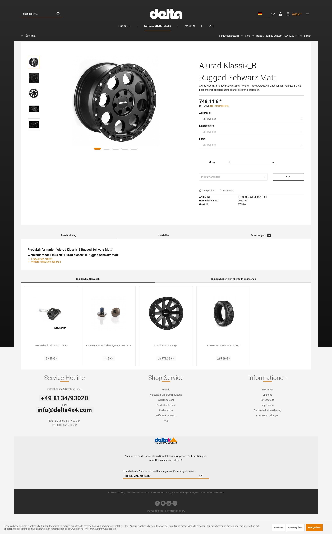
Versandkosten (158, 493)
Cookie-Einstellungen (267, 415)
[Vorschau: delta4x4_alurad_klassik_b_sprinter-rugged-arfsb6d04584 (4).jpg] (34, 109)
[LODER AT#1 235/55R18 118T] (223, 313)
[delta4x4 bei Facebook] (157, 504)
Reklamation (166, 410)
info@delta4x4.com (64, 410)
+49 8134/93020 (64, 398)
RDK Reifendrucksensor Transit (51, 345)
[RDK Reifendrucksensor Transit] (51, 313)
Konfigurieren (314, 527)
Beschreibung (68, 235)
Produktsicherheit (166, 405)
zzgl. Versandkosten (219, 106)
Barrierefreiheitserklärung (267, 410)
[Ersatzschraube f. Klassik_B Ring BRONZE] (108, 313)
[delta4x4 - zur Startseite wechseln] (166, 14)
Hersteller (163, 235)
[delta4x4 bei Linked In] (174, 504)
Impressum (267, 405)
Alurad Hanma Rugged (166, 345)
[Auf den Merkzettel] (288, 177)
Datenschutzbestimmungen (154, 471)
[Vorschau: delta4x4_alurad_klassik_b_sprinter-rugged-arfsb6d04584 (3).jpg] (34, 93)
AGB (166, 420)
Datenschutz (267, 400)
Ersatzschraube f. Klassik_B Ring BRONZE (108, 345)
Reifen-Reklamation (165, 415)
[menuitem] (42, 13)
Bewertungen (260, 235)
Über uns (267, 394)
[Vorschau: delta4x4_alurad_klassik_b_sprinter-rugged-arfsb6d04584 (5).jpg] (34, 124)
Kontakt (166, 389)
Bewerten (228, 190)
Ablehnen (278, 527)
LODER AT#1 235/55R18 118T (223, 345)
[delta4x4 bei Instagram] (169, 504)
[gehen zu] (307, 13)
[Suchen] (58, 13)
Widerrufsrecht (166, 400)
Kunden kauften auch (88, 279)
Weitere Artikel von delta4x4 (46, 261)
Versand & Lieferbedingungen (166, 394)
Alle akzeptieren (295, 527)
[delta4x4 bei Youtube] (163, 504)
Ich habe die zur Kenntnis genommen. (161, 471)
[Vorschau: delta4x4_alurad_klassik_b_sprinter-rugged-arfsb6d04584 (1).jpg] (34, 78)
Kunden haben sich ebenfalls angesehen (233, 279)
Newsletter (267, 389)
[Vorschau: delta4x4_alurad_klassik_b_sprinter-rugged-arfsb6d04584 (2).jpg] (34, 62)
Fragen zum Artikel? (42, 259)
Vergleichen (208, 190)
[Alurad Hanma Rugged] (166, 313)
